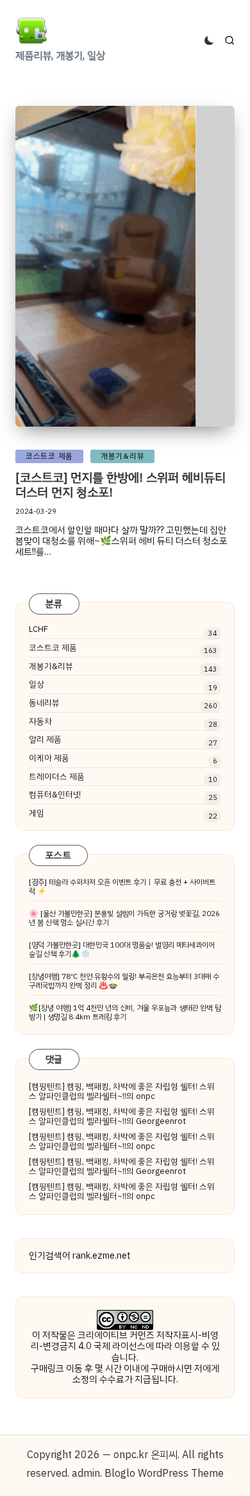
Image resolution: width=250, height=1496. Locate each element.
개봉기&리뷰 (51, 666)
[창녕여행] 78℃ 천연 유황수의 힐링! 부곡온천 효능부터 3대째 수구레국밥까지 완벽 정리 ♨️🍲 (124, 981)
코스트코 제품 (53, 648)
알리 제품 (45, 740)
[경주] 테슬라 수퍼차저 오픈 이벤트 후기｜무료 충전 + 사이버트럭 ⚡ (122, 887)
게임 (36, 813)
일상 (36, 684)
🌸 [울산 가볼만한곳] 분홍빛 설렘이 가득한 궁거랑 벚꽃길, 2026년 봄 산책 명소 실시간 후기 (124, 918)
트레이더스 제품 (57, 777)
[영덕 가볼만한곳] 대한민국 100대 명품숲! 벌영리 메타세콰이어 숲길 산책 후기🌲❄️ (122, 949)
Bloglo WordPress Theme (164, 1473)
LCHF (38, 629)
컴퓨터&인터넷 (55, 795)
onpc (145, 1096)
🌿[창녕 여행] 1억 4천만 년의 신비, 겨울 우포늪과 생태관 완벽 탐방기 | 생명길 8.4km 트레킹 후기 (125, 1012)
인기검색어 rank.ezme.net (80, 1255)
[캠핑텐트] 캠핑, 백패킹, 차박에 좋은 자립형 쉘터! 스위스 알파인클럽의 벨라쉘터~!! (122, 1091)
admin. (87, 1473)
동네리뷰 (44, 703)
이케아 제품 (49, 758)
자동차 (40, 722)
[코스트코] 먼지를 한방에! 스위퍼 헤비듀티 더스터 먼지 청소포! (120, 485)
